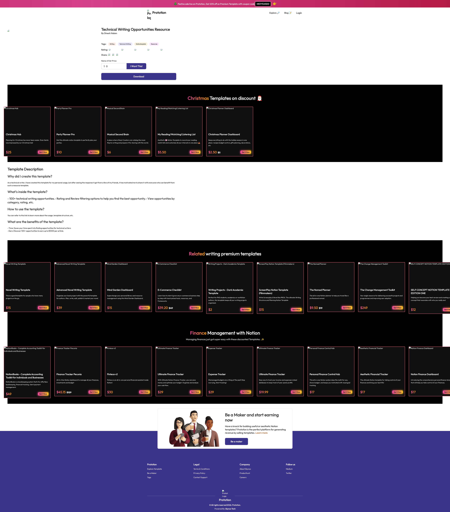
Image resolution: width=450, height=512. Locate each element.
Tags (149, 477)
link (25, 215)
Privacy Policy (199, 473)
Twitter (289, 473)
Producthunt (245, 473)
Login (299, 12)
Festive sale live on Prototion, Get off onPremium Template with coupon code (225, 3)
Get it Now (43, 152)
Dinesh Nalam (110, 33)
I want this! (136, 66)
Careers (243, 477)
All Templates (13, 21)
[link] (112, 44)
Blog (287, 12)
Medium (289, 469)
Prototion (225, 500)
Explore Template (154, 469)
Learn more (261, 432)
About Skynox (245, 469)
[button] (236, 441)
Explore (274, 12)
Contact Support (200, 477)
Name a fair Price (108, 61)
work (23, 21)
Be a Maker (152, 473)
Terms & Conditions (201, 469)
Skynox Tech (230, 509)
